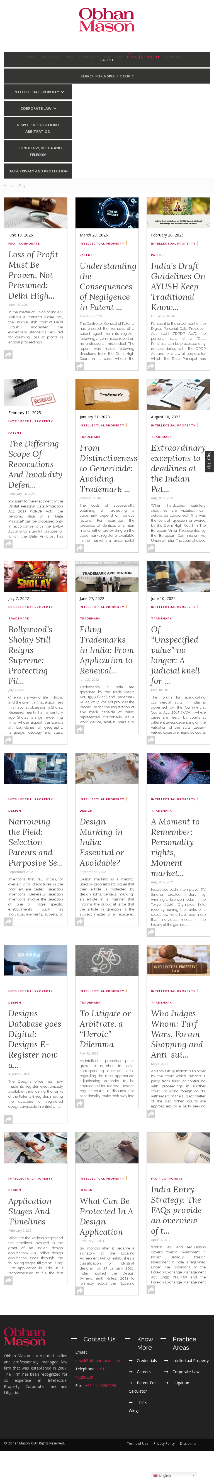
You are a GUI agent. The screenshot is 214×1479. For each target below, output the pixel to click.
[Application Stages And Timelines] (35, 1148)
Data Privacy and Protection (38, 171)
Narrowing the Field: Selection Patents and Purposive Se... (35, 842)
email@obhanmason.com (98, 1360)
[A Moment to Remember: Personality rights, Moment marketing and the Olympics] (178, 768)
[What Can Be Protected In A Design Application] (107, 1148)
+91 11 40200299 (100, 1385)
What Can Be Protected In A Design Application (106, 1216)
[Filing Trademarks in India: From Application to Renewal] (107, 576)
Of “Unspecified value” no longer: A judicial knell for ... (175, 655)
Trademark (90, 436)
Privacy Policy (164, 1443)
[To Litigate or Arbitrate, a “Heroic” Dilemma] (107, 960)
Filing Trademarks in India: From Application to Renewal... (107, 650)
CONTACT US (177, 56)
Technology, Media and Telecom (38, 151)
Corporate (29, 243)
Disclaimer (188, 1443)
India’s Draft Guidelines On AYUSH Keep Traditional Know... (178, 286)
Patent (86, 255)
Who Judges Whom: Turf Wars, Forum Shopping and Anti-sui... (177, 1034)
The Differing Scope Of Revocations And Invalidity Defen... (35, 464)
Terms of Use (137, 1443)
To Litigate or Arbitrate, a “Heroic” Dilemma (105, 1029)
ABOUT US (51, 56)
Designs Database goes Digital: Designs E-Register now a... (34, 1039)
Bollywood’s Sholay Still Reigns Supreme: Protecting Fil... (30, 655)
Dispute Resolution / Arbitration (38, 128)
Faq (11, 243)
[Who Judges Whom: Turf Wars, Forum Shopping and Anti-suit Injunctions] (178, 960)
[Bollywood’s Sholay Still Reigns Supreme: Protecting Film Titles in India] (35, 576)
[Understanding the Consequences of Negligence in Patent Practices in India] (107, 212)
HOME (31, 56)
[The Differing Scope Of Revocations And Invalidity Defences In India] (35, 392)
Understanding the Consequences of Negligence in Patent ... (108, 286)
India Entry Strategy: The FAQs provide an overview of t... (176, 1210)
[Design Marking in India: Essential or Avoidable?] (107, 768)
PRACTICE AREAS (80, 56)
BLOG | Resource (143, 56)
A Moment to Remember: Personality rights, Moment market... (175, 847)
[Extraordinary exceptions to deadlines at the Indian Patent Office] (178, 394)
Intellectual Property (36, 91)
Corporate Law (36, 108)
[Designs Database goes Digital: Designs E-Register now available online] (35, 960)
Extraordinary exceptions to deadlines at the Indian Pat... (178, 468)
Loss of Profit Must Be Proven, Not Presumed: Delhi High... (33, 275)
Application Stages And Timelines (30, 1211)
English (164, 1475)
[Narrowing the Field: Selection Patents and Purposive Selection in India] (35, 768)
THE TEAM (113, 56)
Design (14, 810)
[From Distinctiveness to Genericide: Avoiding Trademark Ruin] (107, 394)
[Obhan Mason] (107, 20)
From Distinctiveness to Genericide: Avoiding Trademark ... (108, 468)
